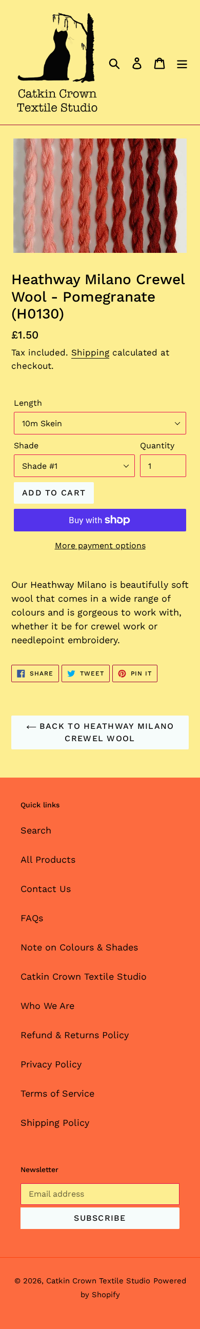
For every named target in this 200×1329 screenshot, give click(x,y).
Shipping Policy (55, 1122)
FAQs (32, 918)
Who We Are (47, 1005)
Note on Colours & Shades (79, 947)
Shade (26, 445)
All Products (48, 859)
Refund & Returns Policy (75, 1034)
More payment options (100, 545)
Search (36, 830)
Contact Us (46, 888)
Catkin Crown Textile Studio (84, 976)
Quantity (157, 445)
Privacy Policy (51, 1064)
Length (28, 403)
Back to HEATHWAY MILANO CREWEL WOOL (105, 732)
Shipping (90, 352)
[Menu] (182, 62)
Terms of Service (57, 1093)
